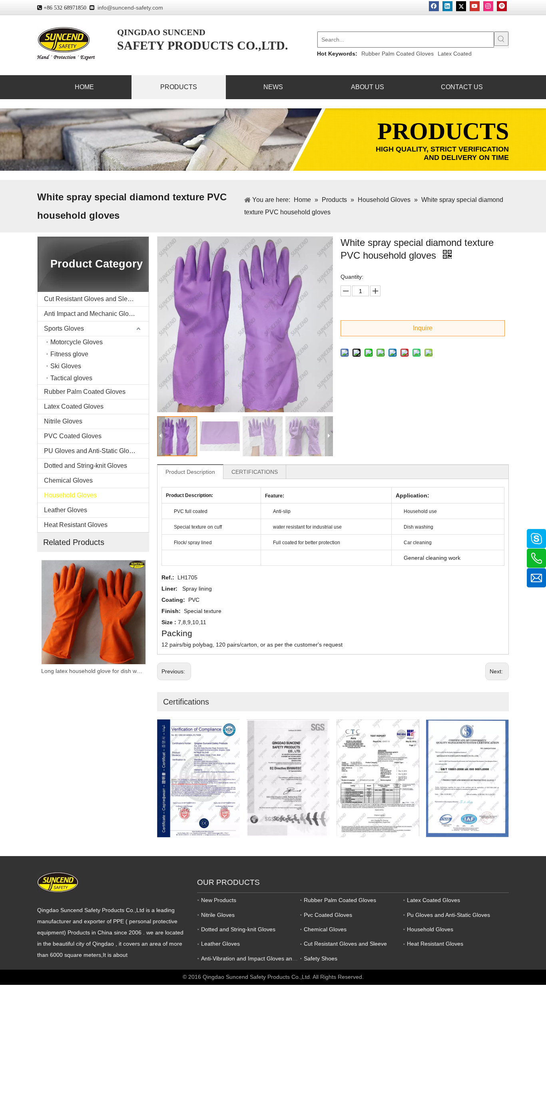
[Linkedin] (447, 6)
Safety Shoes (320, 958)
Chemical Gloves (68, 480)
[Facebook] (434, 6)
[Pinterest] (502, 6)
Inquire (422, 328)
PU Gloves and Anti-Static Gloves (91, 450)
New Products (218, 900)
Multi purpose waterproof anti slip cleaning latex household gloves (93, 671)
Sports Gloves (64, 328)
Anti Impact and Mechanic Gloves (91, 313)
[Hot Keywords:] (501, 39)
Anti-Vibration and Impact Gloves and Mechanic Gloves (271, 958)
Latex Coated (455, 53)
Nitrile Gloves (63, 421)
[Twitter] (461, 6)
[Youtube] (475, 6)
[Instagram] (488, 6)
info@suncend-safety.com (130, 7)
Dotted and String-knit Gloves (85, 465)
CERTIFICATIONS (254, 472)
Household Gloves (70, 495)
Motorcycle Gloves (76, 342)
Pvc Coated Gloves (328, 915)
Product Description (190, 472)
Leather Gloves (65, 510)
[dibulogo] (57, 882)
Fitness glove (69, 354)
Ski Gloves (65, 366)
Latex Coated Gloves (74, 406)
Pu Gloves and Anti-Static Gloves (448, 915)
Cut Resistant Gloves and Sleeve (91, 298)
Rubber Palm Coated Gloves (397, 53)
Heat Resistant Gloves (76, 524)
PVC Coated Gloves (73, 436)
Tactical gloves (71, 378)
